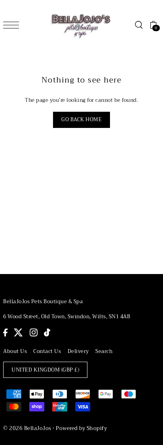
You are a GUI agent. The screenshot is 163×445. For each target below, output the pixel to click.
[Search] (138, 24)
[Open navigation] (13, 24)
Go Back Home (81, 119)
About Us (15, 351)
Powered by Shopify (81, 428)
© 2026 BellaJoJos (27, 428)
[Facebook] (5, 332)
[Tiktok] (47, 332)
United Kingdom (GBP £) (45, 369)
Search (103, 351)
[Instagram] (34, 332)
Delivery (78, 351)
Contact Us (47, 351)
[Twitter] (18, 332)
